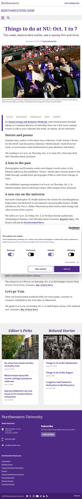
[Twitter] (30, 496)
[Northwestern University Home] (10, 3)
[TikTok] (41, 496)
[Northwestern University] (41, 417)
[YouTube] (37, 496)
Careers (4, 471)
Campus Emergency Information (13, 468)
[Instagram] (34, 496)
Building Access (7, 464)
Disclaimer (77, 495)
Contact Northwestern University (13, 474)
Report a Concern (7, 481)
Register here (67, 219)
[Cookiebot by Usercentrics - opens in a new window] (70, 228)
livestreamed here (34, 222)
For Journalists (71, 3)
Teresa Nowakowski (49, 41)
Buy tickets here (44, 285)
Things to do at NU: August (59, 373)
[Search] (8, 17)
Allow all (67, 269)
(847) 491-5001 (10, 439)
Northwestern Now (17, 11)
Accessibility (6, 461)
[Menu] (2, 17)
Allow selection (40, 269)
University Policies (8, 484)
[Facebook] (27, 496)
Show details (70, 262)
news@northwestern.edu (12, 445)
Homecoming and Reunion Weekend (28, 121)
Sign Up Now (48, 434)
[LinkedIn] (44, 496)
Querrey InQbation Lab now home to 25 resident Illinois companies (18, 394)
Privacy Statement (8, 478)
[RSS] (47, 496)
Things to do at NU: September (61, 363)
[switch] (31, 254)
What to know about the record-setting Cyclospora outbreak (18, 379)
